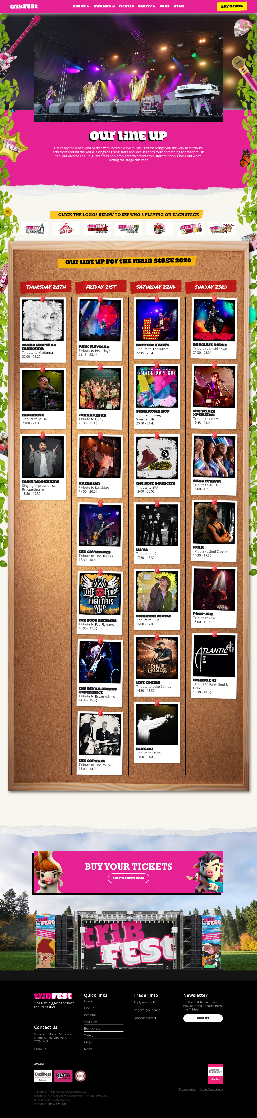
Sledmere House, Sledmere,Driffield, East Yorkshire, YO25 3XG (53, 1037)
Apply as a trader (145, 1002)
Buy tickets (232, 6)
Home (88, 1001)
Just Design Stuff (57, 1104)
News (179, 6)
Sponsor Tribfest (145, 1018)
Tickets (126, 6)
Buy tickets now (128, 878)
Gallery (88, 1035)
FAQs (165, 6)
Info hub (90, 1015)
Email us (40, 1049)
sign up (203, 1018)
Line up (89, 1008)
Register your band (147, 1010)
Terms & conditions (211, 1089)
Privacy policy (187, 1089)
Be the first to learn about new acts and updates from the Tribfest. (202, 1005)
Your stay (90, 1022)
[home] (24, 6)
